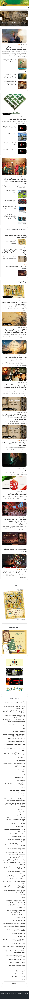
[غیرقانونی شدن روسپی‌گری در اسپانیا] (22, 201)
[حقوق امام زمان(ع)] (22, 136)
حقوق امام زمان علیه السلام (17, 119)
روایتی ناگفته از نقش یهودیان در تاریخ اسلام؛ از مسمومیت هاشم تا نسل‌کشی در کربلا (14, 252)
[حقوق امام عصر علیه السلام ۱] (22, 151)
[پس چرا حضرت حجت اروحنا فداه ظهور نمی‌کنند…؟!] (22, 64)
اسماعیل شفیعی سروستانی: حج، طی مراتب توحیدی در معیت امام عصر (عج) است (10, 76)
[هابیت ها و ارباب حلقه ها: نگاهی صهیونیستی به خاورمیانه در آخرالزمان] (22, 85)
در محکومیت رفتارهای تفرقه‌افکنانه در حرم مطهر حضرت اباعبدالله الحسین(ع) (14, 521)
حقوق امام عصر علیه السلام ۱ (9, 150)
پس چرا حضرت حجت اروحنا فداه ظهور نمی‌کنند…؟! (9, 60)
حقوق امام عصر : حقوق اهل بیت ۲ (10, 143)
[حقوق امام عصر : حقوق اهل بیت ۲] (22, 145)
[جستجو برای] (28, 7)
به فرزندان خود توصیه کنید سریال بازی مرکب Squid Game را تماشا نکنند (15, 181)
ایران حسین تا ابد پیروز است (17, 494)
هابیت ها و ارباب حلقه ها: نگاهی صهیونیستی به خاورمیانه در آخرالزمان (10, 83)
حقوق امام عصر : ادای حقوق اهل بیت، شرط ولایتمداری (9, 127)
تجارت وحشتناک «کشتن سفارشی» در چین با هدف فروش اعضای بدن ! (10, 216)
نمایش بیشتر (14, 983)
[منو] (1, 7)
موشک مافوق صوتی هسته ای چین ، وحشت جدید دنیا (9, 207)
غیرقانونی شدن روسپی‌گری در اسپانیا (9, 201)
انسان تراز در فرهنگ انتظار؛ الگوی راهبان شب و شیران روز (16, 358)
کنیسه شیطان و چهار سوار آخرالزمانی (14, 571)
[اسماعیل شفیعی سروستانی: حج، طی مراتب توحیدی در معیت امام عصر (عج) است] (22, 76)
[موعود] (14, 3)
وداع (25, 470)
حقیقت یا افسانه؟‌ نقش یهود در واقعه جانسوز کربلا (14, 23)
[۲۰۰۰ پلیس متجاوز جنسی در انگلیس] (22, 194)
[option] (14, 18)
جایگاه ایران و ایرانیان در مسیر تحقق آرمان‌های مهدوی (16, 236)
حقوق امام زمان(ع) (12, 133)
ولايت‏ (25, 71)
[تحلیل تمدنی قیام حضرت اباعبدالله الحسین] (22, 273)
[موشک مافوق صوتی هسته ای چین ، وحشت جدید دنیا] (22, 209)
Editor (24, 45)
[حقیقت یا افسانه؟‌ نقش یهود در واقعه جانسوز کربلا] (14, 18)
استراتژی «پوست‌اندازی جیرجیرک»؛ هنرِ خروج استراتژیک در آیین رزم (15, 331)
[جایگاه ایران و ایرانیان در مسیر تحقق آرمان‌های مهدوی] (22, 242)
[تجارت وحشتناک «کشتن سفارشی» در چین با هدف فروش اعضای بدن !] (22, 219)
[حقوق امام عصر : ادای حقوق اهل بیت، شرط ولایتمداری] (22, 128)
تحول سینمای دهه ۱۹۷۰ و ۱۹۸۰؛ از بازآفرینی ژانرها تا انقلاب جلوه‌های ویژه (15, 387)
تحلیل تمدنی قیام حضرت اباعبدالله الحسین (16, 267)
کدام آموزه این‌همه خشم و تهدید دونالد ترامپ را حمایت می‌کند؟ (16, 48)
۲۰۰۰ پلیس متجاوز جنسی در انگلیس (9, 191)
